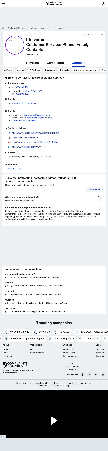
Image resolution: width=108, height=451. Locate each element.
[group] (8, 70)
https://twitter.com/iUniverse (25, 138)
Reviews (32, 63)
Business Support (69, 353)
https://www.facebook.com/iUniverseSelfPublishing (35, 133)
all (94, 190)
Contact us (6, 353)
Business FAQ (68, 349)
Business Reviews (73, 370)
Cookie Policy (100, 356)
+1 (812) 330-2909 (33, 91)
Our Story (6, 349)
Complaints (55, 63)
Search (98, 3)
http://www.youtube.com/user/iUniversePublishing (35, 142)
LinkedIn (103, 374)
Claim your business (70, 356)
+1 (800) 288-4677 (20, 87)
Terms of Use (100, 349)
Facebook (82, 374)
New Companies (73, 366)
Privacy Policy (100, 353)
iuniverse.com (14, 169)
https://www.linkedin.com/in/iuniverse (29, 147)
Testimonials (7, 356)
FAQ (31, 349)
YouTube (96, 374)
